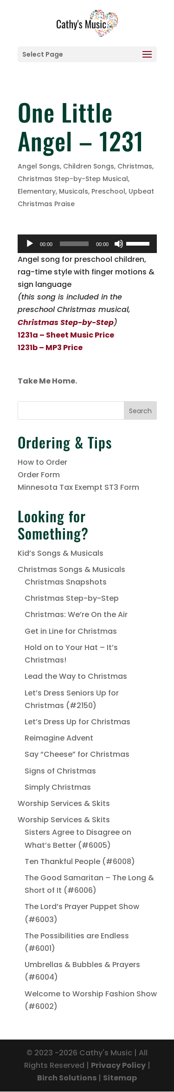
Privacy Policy (118, 1065)
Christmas (134, 166)
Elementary (37, 191)
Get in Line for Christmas (71, 631)
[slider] (139, 242)
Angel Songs (39, 166)
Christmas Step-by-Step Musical (73, 178)
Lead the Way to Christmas (76, 676)
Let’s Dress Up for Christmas (77, 721)
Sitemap (120, 1077)
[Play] (29, 243)
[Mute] (118, 243)
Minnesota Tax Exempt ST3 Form (78, 487)
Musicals (73, 191)
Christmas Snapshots (66, 582)
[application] (87, 243)
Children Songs (88, 166)
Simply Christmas (58, 787)
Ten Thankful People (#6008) (80, 861)
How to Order (42, 462)
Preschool (108, 191)
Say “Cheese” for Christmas (77, 754)
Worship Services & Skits (64, 803)
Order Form (39, 474)
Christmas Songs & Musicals (71, 569)
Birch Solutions (67, 1077)
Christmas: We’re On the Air (76, 614)
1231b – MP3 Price (50, 347)
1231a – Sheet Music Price (66, 335)
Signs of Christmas (60, 771)
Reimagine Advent (59, 738)
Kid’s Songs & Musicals (60, 553)
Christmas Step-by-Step (72, 598)
